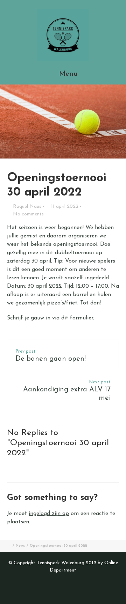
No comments (28, 214)
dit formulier (77, 318)
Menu (67, 74)
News (20, 546)
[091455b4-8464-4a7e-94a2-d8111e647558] (63, 121)
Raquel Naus (27, 206)
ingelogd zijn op (49, 513)
